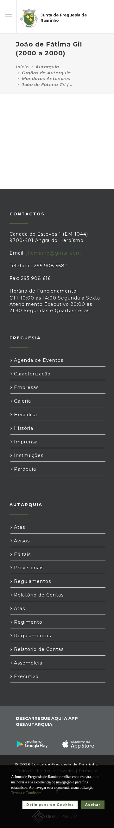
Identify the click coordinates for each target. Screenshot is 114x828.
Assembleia (27, 663)
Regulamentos (31, 581)
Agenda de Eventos (37, 360)
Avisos (21, 541)
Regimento (27, 622)
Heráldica (24, 414)
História (22, 428)
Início (22, 66)
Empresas (25, 387)
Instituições (27, 455)
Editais (21, 554)
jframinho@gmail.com (53, 253)
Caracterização (31, 374)
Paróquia (24, 469)
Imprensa (25, 442)
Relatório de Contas (38, 595)
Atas (18, 527)
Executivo (25, 676)
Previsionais (28, 568)
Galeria (21, 401)
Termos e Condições (26, 793)
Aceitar (92, 805)
